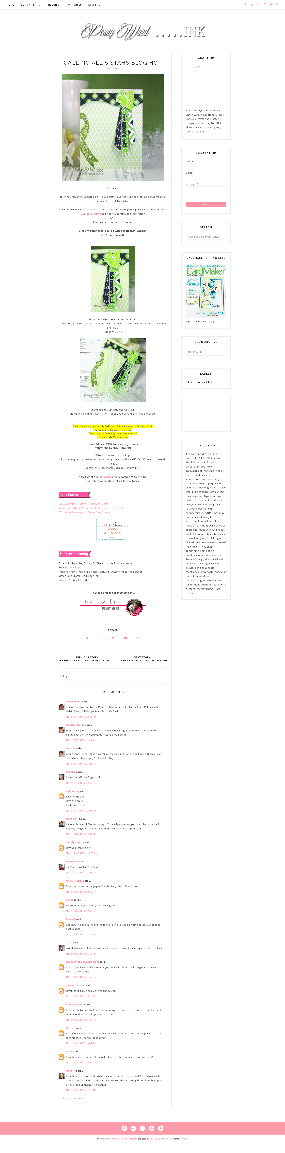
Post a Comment (73, 1098)
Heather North (75, 724)
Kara (69, 1051)
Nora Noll (72, 818)
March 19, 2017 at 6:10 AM (81, 953)
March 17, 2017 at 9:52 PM (81, 782)
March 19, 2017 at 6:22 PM (81, 1019)
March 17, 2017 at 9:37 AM (81, 716)
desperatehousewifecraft (82, 961)
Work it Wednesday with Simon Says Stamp (84, 512)
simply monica (75, 842)
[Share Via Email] (125, 637)
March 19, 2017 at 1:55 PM (81, 977)
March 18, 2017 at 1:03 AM (81, 810)
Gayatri (71, 1070)
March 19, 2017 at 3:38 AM (81, 934)
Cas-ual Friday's (91, 213)
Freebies (53, 4)
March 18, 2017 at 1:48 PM (81, 872)
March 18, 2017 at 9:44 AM (81, 834)
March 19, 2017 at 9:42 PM (81, 1062)
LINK (119, 331)
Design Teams (30, 4)
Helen (70, 1028)
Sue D (69, 899)
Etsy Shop (95, 4)
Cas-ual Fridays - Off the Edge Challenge (83, 503)
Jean (69, 942)
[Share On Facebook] (100, 637)
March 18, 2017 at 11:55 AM (82, 853)
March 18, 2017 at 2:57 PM (81, 891)
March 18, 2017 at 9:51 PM (81, 910)
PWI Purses (74, 4)
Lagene (70, 771)
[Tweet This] (87, 637)
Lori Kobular (74, 701)
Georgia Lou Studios (160, 1138)
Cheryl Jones (74, 880)
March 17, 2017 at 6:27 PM (81, 763)
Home (10, 4)
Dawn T (70, 919)
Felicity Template (129, 1138)
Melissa (71, 748)
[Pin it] (112, 637)
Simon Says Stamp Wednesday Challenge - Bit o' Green (92, 508)
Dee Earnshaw (75, 985)
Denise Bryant (75, 1004)
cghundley (72, 791)
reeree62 (71, 861)
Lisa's (107, 476)
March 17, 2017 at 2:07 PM (81, 740)
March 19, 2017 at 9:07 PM (81, 1043)
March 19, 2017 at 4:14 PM (81, 996)
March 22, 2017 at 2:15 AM (81, 1090)
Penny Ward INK (112, 1138)
